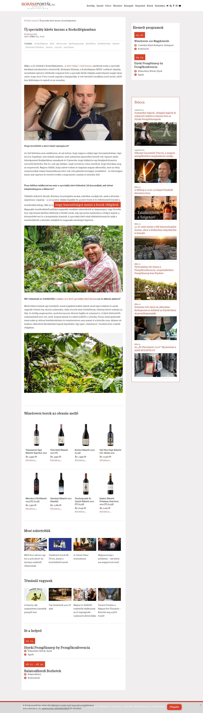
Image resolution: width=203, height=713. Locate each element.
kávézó (116, 43)
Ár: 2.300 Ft (31, 505)
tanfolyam (69, 47)
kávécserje (61, 43)
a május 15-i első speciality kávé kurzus (76, 298)
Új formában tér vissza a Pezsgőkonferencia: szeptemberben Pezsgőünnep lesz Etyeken (154, 269)
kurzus (49, 47)
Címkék (28, 43)
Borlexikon (160, 6)
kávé (52, 43)
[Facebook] (173, 5)
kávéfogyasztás (76, 43)
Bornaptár (128, 6)
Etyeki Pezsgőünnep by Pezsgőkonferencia (57, 647)
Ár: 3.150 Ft (105, 508)
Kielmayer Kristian (35, 47)
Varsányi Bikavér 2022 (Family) (61, 500)
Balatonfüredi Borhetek (42, 671)
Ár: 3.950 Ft (55, 456)
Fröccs (108, 6)
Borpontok (140, 6)
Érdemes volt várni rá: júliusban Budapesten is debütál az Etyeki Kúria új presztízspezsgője (155, 309)
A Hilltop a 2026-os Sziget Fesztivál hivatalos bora (154, 190)
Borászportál (30, 34)
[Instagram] (176, 5)
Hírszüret (117, 6)
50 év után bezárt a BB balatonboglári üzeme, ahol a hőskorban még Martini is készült (155, 229)
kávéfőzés (91, 43)
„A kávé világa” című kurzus (78, 65)
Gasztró (100, 6)
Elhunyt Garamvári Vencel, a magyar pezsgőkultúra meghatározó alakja (155, 153)
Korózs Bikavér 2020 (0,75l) (85, 451)
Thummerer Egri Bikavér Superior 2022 (36, 451)
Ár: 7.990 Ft (80, 456)
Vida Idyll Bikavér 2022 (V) (59, 451)
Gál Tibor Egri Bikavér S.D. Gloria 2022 (110, 451)
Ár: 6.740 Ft (80, 508)
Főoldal (27, 20)
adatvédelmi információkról (55, 708)
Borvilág (91, 6)
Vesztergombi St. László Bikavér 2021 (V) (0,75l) (84, 501)
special (58, 47)
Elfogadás (174, 707)
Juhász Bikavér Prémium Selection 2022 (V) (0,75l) (109, 501)
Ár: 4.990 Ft (31, 456)
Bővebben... (31, 460)
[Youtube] (180, 5)
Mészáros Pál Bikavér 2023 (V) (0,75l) (36, 500)
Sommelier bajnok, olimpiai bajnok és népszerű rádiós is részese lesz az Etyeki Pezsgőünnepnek (155, 115)
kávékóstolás (104, 43)
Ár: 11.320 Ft (105, 456)
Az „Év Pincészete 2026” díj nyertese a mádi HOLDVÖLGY (155, 347)
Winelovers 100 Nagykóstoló (151, 41)
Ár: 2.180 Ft (55, 505)
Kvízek (150, 6)
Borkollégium (41, 43)
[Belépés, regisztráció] (167, 5)
